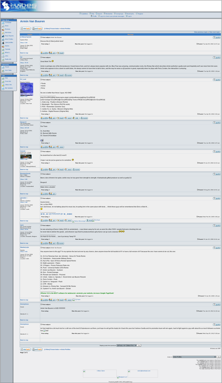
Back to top (24, 53)
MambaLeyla (24, 247)
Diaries (6, 46)
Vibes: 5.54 (23, 251)
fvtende (22, 151)
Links (6, 56)
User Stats (8, 70)
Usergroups (119, 14)
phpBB (116, 381)
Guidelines (84, 14)
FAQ (92, 14)
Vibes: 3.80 (23, 179)
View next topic (214, 32)
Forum (6, 67)
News (6, 26)
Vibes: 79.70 (24, 62)
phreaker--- (24, 198)
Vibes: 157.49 (24, 128)
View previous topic (200, 32)
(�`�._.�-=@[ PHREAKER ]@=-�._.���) (56, 214)
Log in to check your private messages (112, 16)
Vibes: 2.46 (23, 202)
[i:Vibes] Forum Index (51, 28)
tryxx (22, 225)
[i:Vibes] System (25, 37)
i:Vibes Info (8, 84)
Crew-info (7, 81)
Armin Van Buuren (32, 21)
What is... (7, 52)
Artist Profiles (8, 39)
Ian (21, 57)
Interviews (7, 32)
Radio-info (7, 59)
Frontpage (7, 22)
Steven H (23, 122)
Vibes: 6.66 (23, 159)
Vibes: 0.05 (23, 96)
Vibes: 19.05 (24, 229)
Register (140, 14)
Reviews (7, 29)
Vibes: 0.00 (23, 42)
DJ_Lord (23, 79)
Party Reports (9, 36)
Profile (95, 16)
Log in (130, 16)
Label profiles (8, 42)
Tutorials (7, 49)
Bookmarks (130, 14)
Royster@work (25, 173)
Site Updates (8, 88)
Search (100, 14)
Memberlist (109, 14)
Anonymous (24, 304)
